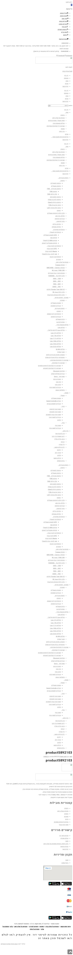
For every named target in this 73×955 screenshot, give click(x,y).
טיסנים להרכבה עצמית (54, 200)
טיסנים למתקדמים (55, 197)
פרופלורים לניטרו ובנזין (54, 246)
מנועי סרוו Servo (59, 376)
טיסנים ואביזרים (63, 178)
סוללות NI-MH (60, 349)
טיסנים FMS (53, 191)
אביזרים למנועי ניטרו (55, 417)
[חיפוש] (49, 106)
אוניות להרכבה (60, 322)
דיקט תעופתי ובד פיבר (58, 436)
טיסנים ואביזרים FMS (54, 189)
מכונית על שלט (34, 929)
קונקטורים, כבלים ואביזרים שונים (55, 357)
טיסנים (63, 115)
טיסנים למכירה (33, 926)
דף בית (66, 75)
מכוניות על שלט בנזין (52, 926)
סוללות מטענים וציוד (59, 123)
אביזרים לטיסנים (60, 219)
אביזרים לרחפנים (56, 317)
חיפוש (70, 106)
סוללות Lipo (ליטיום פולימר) (56, 330)
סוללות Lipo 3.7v (56, 333)
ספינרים (58, 259)
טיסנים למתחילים (56, 183)
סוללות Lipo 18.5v (55, 344)
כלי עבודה (62, 444)
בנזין (63, 423)
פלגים (59, 420)
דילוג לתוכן (69, 2)
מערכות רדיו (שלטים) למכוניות (52, 368)
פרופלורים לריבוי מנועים (54, 314)
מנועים (63, 129)
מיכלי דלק (58, 453)
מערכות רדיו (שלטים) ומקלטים (56, 126)
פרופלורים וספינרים (59, 230)
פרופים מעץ (53, 238)
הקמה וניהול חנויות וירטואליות (9, 944)
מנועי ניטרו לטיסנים (55, 409)
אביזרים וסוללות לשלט (58, 374)
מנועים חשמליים (56, 398)
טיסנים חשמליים (56, 186)
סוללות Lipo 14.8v (55, 341)
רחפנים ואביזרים (60, 308)
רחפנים (59, 311)
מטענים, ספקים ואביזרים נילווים (55, 355)
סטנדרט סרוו (57, 379)
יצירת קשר (65, 86)
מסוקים (62, 300)
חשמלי (63, 395)
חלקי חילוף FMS (52, 194)
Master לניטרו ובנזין (51, 251)
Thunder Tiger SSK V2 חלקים (56, 289)
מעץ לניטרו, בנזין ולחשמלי (49, 254)
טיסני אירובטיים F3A (55, 205)
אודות (66, 84)
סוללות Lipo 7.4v (56, 336)
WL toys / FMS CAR (58, 270)
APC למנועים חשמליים (50, 235)
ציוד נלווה (62, 131)
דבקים (63, 442)
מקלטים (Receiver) (59, 371)
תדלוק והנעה (57, 458)
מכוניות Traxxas (60, 265)
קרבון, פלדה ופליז (59, 439)
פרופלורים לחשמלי (55, 232)
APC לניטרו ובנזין (52, 249)
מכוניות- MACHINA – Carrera (56, 268)
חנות (67, 112)
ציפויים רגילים (57, 224)
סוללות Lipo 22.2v (55, 347)
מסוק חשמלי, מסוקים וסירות (56, 121)
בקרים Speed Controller (53, 401)
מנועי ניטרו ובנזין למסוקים (53, 415)
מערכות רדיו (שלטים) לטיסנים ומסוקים (49, 366)
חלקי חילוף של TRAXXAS (56, 276)
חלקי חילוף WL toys (59, 292)
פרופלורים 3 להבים (55, 257)
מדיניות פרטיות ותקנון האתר (59, 137)
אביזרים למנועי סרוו (55, 387)
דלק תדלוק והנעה (60, 447)
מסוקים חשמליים (56, 303)
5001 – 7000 (57, 284)
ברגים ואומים (61, 461)
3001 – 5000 (57, 281)
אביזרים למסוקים (56, 306)
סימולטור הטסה (60, 390)
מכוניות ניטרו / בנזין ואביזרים (56, 273)
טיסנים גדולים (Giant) (54, 202)
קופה (67, 81)
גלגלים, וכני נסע (60, 216)
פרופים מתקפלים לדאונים (49, 243)
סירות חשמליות (60, 319)
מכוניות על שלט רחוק (58, 118)
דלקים (59, 450)
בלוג (11, 926)
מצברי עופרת (61, 352)
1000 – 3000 (57, 279)
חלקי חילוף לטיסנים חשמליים (56, 213)
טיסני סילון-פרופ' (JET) (54, 208)
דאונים (59, 210)
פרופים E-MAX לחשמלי (50, 240)
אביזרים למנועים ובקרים (54, 404)
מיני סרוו (58, 382)
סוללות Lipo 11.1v (55, 338)
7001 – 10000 (56, 287)
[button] (71, 5)
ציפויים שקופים (56, 227)
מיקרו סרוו (58, 385)
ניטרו (63, 406)
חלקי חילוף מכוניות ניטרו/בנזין (56, 295)
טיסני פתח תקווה (65, 926)
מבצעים (66, 78)
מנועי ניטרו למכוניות (55, 412)
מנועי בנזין (58, 425)
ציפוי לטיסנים (61, 221)
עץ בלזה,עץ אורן (60, 434)
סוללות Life (61, 328)
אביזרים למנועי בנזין (55, 428)
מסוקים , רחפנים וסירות (61, 298)
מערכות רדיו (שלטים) (58, 363)
